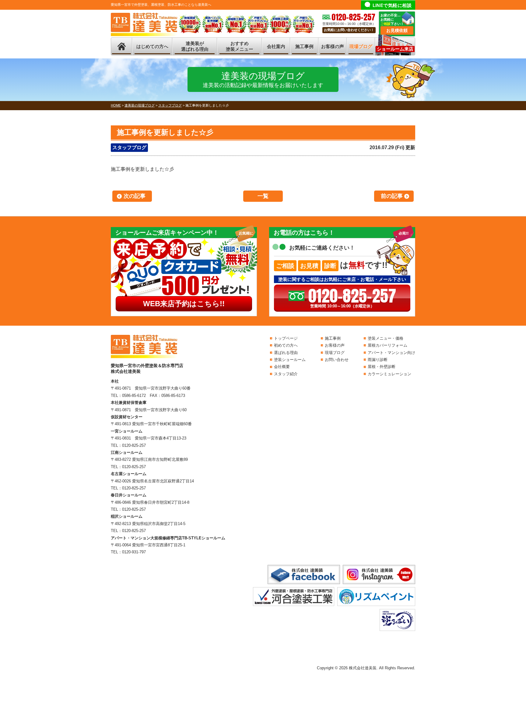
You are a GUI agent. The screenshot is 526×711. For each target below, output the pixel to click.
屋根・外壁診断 (381, 366)
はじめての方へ (152, 46)
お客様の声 (332, 46)
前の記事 (392, 196)
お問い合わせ (337, 359)
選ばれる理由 (286, 352)
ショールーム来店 (395, 48)
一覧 (263, 196)
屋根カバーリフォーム (387, 345)
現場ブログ (360, 46)
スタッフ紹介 (286, 374)
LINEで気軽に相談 (392, 5)
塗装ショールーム (290, 359)
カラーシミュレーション (389, 374)
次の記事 (135, 196)
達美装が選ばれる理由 (195, 46)
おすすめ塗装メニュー (239, 46)
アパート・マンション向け (391, 352)
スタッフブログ (129, 147)
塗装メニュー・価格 (385, 338)
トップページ (286, 338)
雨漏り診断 (377, 359)
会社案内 (276, 46)
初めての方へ (286, 345)
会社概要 (282, 366)
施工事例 (304, 46)
